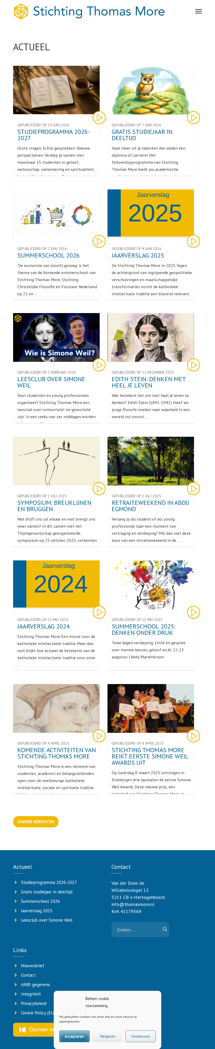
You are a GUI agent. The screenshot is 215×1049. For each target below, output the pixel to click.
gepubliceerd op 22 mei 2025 (42, 619)
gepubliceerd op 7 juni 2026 (136, 125)
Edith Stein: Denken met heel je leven (149, 382)
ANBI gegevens (35, 984)
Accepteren (74, 1036)
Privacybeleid (33, 1003)
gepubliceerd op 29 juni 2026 (43, 125)
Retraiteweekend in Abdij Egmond (150, 506)
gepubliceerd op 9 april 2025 (43, 743)
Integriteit (31, 994)
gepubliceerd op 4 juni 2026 (137, 248)
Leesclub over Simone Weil (51, 382)
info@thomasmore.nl (132, 904)
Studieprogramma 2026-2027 (53, 135)
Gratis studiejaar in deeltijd (142, 135)
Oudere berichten (35, 821)
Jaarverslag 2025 (138, 255)
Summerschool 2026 (48, 255)
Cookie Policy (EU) (38, 1013)
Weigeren (107, 1036)
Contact (28, 975)
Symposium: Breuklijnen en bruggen (54, 506)
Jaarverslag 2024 (43, 626)
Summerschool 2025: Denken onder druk (143, 629)
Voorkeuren (140, 1036)
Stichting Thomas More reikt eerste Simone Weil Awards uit (150, 756)
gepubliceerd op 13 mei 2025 (137, 619)
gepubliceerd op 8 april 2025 (138, 743)
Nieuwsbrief (32, 966)
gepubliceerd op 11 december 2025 (143, 372)
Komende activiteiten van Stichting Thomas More (56, 753)
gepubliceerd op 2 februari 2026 (46, 372)
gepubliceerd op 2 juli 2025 (42, 496)
